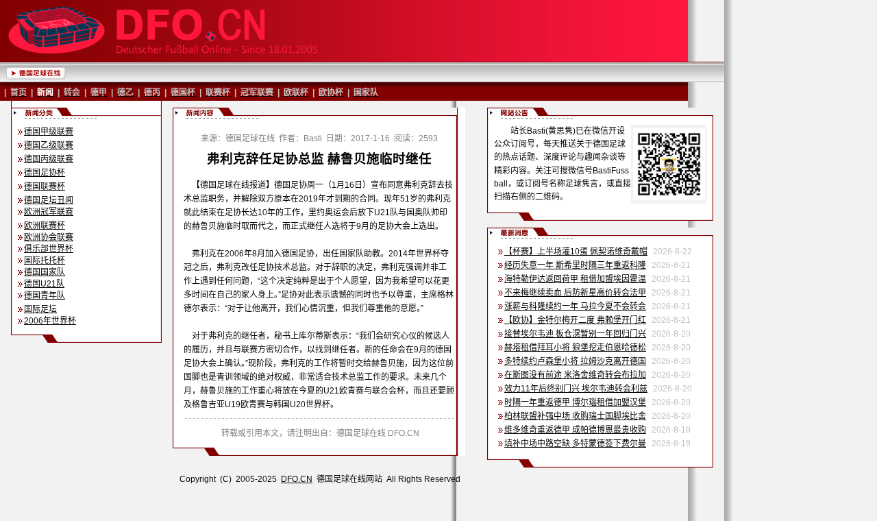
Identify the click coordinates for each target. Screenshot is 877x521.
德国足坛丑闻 (48, 200)
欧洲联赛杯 (44, 225)
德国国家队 (44, 272)
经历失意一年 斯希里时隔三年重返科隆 (575, 265)
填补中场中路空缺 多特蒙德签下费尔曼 (575, 443)
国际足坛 (40, 309)
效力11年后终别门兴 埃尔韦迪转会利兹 (575, 388)
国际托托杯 (44, 260)
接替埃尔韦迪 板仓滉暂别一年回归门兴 (575, 334)
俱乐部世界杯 (48, 249)
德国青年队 (44, 295)
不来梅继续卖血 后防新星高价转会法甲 (575, 293)
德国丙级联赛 (48, 159)
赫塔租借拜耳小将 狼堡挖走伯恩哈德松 (575, 347)
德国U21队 (44, 284)
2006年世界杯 (50, 321)
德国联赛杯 (44, 186)
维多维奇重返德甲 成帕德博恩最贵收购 (575, 430)
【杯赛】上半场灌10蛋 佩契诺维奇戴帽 (575, 251)
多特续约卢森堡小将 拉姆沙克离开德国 (575, 361)
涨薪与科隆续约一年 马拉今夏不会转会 (575, 306)
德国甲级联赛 (48, 131)
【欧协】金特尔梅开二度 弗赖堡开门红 (575, 320)
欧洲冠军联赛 (48, 212)
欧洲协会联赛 (48, 237)
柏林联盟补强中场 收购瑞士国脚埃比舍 (575, 416)
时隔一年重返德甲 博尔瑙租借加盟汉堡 (575, 402)
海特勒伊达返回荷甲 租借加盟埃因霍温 (575, 279)
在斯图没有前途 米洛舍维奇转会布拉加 (575, 375)
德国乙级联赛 (48, 145)
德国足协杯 (44, 173)
